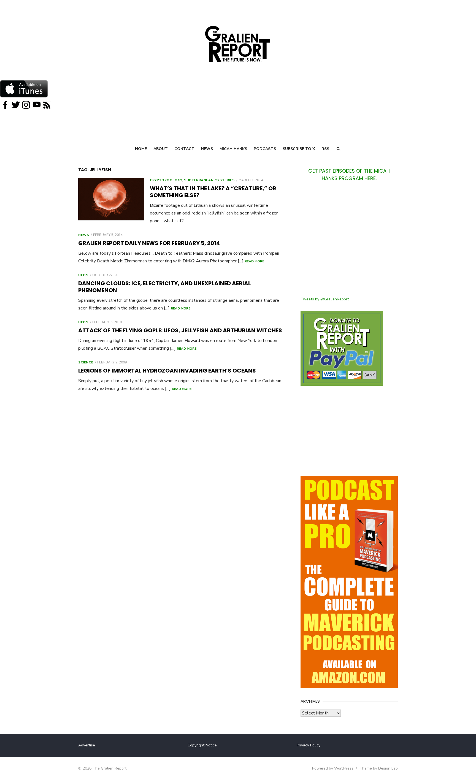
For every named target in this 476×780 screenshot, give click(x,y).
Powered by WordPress (332, 768)
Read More (254, 261)
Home (141, 148)
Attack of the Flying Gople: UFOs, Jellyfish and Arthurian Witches (180, 330)
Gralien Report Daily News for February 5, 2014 (149, 243)
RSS (325, 148)
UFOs (83, 275)
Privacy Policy (308, 745)
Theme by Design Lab (378, 768)
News (207, 148)
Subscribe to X (299, 148)
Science (85, 362)
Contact (184, 148)
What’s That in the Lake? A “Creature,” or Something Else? (213, 191)
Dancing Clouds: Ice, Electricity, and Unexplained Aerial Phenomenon (164, 286)
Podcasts (265, 148)
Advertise (86, 745)
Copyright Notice (202, 745)
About (160, 148)
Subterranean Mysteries (209, 180)
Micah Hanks (233, 148)
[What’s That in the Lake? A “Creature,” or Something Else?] (111, 199)
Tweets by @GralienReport (325, 299)
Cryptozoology (166, 180)
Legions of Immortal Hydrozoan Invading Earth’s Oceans (167, 370)
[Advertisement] (349, 242)
